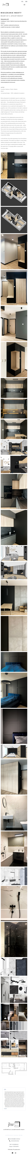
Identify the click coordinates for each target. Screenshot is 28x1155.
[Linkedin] (12, 1153)
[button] (24, 4)
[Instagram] (15, 1153)
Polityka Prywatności (14, 1149)
